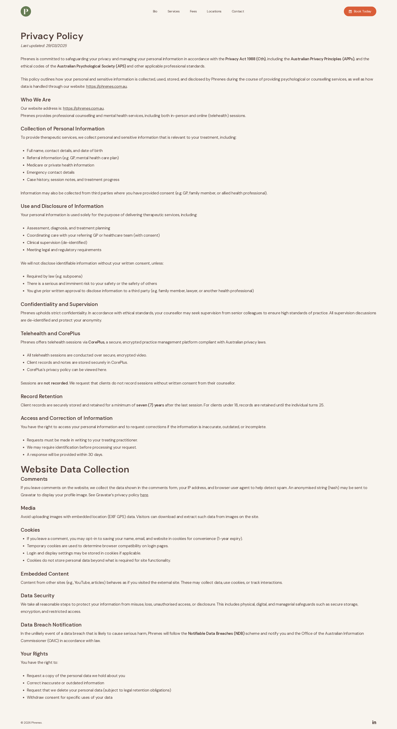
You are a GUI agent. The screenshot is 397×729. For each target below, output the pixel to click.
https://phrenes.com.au (106, 86)
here (144, 495)
